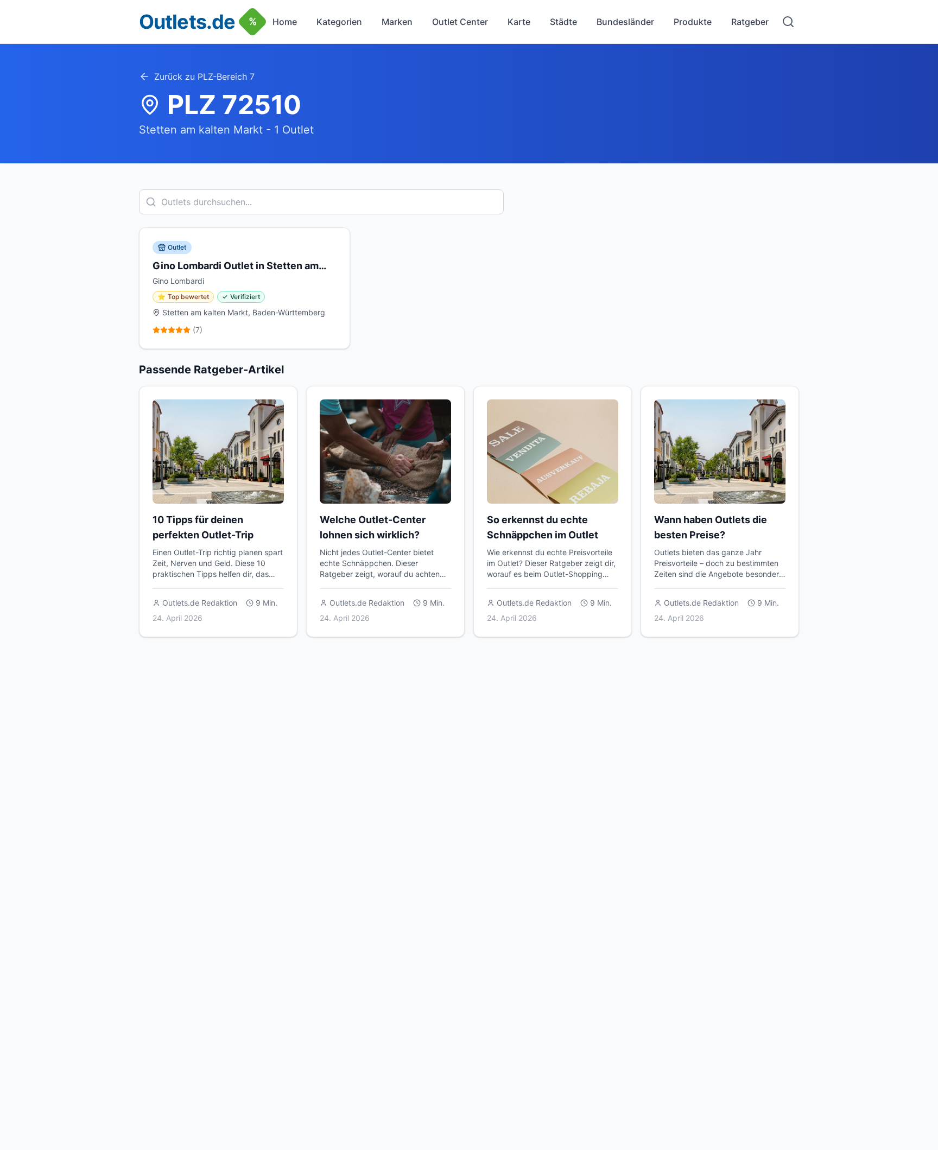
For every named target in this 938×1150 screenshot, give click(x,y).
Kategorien (339, 21)
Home (284, 21)
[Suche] (788, 22)
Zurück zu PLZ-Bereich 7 (204, 76)
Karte (519, 21)
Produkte (693, 21)
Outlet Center (460, 21)
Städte (563, 21)
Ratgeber (750, 21)
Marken (397, 21)
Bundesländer (625, 21)
